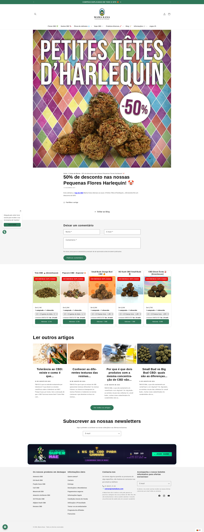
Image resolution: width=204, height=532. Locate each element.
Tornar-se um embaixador (77, 506)
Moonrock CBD (38, 491)
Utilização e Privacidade (77, 503)
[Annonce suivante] (170, 2)
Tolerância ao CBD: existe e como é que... (50, 373)
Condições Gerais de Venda (78, 499)
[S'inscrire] (118, 433)
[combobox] (198, 530)
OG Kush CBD (38, 480)
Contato (71, 480)
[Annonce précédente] (33, 2)
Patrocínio (71, 514)
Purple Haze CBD (39, 484)
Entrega (70, 484)
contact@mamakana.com (114, 489)
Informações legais (75, 495)
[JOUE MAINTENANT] (102, 454)
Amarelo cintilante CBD (41, 495)
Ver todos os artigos (102, 408)
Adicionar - (46, 321)
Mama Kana (41, 527)
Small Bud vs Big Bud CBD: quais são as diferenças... (154, 373)
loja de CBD (79, 193)
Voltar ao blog (103, 212)
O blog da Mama (74, 173)
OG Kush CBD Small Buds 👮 (129, 273)
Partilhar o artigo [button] (72, 202)
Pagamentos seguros (75, 491)
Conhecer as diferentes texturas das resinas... (85, 373)
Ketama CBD (37, 506)
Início (65, 173)
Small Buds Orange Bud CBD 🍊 (102, 273)
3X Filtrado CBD (39, 499)
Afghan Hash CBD (39, 503)
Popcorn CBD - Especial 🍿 (74, 273)
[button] (35, 14)
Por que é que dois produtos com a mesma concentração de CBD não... (119, 374)
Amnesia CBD (38, 476)
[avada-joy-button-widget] (5, 526)
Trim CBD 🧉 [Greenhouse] (46, 273)
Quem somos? (73, 476)
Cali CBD (36, 488)
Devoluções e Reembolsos (77, 488)
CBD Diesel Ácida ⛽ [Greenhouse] (158, 273)
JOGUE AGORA (162, 454)
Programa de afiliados (76, 510)
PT (200, 530)
